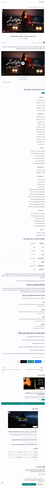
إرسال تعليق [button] (23, 403)
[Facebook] (44, 474)
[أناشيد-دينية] (30, 452)
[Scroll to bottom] (2, 483)
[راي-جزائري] (26, 430)
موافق (29, 484)
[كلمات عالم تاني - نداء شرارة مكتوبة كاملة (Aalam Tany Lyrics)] (12, 369)
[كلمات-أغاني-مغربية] (25, 438)
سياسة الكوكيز (40, 484)
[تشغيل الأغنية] (23, 63)
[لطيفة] (32, 357)
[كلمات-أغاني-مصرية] (38, 357)
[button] (44, 2)
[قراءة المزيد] (25, 399)
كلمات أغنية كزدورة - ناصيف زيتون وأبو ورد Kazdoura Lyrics (24, 444)
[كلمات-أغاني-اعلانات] (30, 457)
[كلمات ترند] (40, 2)
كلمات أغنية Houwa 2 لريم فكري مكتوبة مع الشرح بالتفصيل (24, 439)
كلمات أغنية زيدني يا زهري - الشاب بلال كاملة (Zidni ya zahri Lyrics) (22, 432)
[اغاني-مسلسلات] (15, 452)
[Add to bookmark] (24, 379)
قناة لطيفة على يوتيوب (20, 281)
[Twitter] (42, 474)
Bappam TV (3, 485)
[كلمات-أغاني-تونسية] (15, 457)
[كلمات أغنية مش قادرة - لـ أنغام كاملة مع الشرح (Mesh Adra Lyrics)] (34, 369)
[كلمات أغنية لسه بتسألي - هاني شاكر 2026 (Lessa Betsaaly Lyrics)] (34, 383)
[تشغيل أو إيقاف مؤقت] (6, 82)
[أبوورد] (31, 442)
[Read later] (6, 42)
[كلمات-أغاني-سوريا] (27, 442)
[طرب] (43, 357)
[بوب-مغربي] (30, 438)
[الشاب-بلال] (30, 430)
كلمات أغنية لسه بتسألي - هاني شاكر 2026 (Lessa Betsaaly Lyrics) (35, 393)
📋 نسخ (43, 93)
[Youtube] (39, 474)
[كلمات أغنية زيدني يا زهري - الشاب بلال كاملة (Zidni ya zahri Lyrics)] (23, 419)
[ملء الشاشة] (42, 82)
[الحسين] (40, 42)
